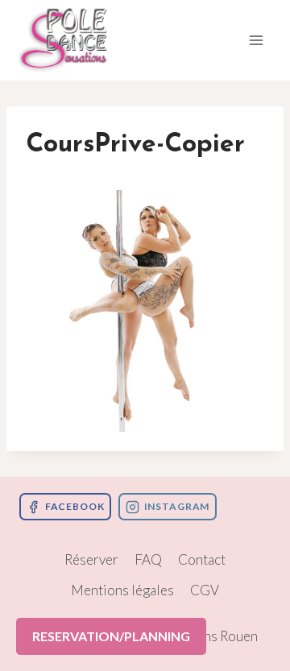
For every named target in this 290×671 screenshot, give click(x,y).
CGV (204, 590)
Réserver (91, 559)
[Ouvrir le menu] (256, 39)
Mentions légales (122, 590)
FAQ (148, 559)
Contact (202, 559)
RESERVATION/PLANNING (111, 636)
